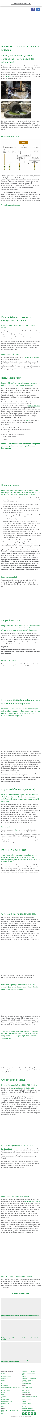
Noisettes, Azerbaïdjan (27, 1387)
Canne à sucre (4, 1378)
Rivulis (28, 420)
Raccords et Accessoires (27, 1380)
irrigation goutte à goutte (32, 1201)
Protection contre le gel (6, 1401)
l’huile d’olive (9, 76)
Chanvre (3, 1380)
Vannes (23, 1376)
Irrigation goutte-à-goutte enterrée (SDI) (10, 1387)
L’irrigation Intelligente (27, 1408)
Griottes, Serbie (25, 1391)
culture (16, 830)
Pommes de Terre (5, 1399)
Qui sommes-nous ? (26, 1394)
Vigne (2, 1406)
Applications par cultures (7, 1371)
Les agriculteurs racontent (28, 1410)
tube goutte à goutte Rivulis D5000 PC (22, 1088)
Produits (3, 1408)
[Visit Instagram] (32, 1413)
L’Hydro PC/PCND (6, 1149)
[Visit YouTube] (29, 1413)
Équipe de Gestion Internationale (29, 1396)
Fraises (2, 1383)
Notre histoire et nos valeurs (28, 1398)
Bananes (3, 1375)
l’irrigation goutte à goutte (31, 357)
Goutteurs (3, 1413)
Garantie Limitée (26, 1382)
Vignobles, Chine (26, 1392)
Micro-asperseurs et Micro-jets (29, 1371)
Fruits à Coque (4, 1385)
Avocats (3, 1373)
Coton (2, 1382)
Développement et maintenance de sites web (21, 1419)
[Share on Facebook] (33, 9)
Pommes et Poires (5, 1398)
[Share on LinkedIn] (38, 9)
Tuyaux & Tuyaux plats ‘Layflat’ (28, 1373)
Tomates (3, 1405)
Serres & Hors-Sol (5, 1403)
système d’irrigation (34, 406)
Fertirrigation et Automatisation (29, 1378)
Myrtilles (3, 1392)
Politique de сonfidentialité (28, 1405)
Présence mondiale (26, 1399)
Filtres (23, 1375)
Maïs (2, 1389)
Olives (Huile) (4, 1396)
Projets (24, 1385)
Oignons (3, 1394)
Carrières (24, 1401)
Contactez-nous (25, 1406)
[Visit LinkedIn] (26, 1413)
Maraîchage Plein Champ (7, 1391)
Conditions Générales (27, 1383)
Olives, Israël (25, 1389)
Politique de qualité (26, 1403)
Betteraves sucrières (6, 1376)
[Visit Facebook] (23, 1413)
